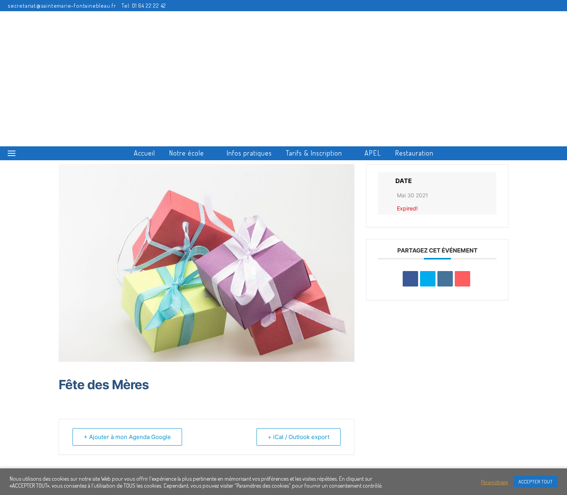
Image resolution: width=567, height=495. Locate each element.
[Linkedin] (445, 278)
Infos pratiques (249, 153)
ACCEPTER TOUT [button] (535, 481)
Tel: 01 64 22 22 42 (144, 5)
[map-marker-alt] (557, 5)
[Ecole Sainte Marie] (283, 75)
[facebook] (523, 5)
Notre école (186, 153)
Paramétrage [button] (494, 481)
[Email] (462, 278)
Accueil (144, 153)
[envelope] (534, 5)
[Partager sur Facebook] (410, 278)
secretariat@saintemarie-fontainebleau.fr (62, 5)
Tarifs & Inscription (314, 153)
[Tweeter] (427, 278)
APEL (372, 153)
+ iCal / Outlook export (298, 437)
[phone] (546, 5)
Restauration (414, 153)
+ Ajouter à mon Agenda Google (127, 437)
